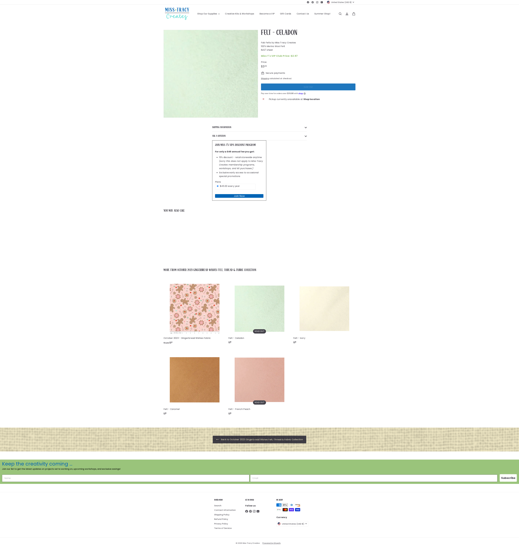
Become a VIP (267, 13)
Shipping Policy (221, 514)
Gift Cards (285, 13)
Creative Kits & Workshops (239, 13)
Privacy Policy (221, 523)
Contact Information (225, 510)
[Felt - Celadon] (178, 238)
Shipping (265, 78)
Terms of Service (223, 528)
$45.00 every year (230, 186)
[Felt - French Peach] (259, 383)
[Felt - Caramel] (195, 383)
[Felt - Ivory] (324, 312)
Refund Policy (221, 519)
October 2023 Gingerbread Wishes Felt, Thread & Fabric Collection (216, 270)
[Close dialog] (513, 239)
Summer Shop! (322, 13)
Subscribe (508, 478)
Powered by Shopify (271, 543)
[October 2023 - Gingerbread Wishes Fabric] (195, 312)
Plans (218, 181)
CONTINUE (494, 275)
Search (217, 505)
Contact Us (303, 13)
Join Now (239, 196)
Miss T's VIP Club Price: (279, 56)
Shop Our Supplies (207, 13)
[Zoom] (211, 74)
